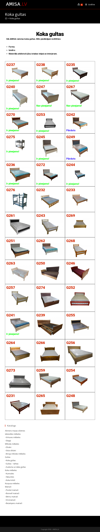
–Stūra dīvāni (10, 450)
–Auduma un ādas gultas (15, 467)
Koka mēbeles (11, 470)
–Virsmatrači (10, 500)
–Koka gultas (10, 460)
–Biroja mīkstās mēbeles (15, 454)
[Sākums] (6, 18)
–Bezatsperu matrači (13, 503)
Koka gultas (15, 18)
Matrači (8, 486)
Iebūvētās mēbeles (13, 434)
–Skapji (8, 440)
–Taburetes (9, 477)
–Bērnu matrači (11, 496)
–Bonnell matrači (12, 493)
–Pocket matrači (11, 490)
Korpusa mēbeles (12, 483)
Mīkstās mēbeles (12, 444)
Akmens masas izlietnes (15, 430)
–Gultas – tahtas (11, 463)
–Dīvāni (8, 447)
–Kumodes (9, 473)
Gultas (7, 457)
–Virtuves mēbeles (12, 437)
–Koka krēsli (10, 480)
